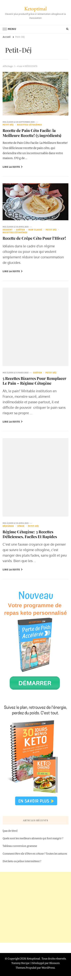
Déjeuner (8, 526)
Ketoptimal (35, 8)
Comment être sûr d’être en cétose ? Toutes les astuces (35, 853)
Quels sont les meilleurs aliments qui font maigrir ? (33, 838)
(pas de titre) (10, 830)
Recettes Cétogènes (29, 125)
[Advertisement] (35, 907)
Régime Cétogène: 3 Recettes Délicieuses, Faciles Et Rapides (30, 534)
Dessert (8, 229)
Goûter (20, 229)
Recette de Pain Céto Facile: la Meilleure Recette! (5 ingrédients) (32, 133)
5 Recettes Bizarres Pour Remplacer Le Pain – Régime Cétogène (34, 381)
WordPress (48, 967)
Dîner (20, 526)
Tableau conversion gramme (20, 845)
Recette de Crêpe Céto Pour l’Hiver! (34, 238)
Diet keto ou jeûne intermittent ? (22, 861)
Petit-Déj (8, 125)
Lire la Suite (11, 167)
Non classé (35, 229)
